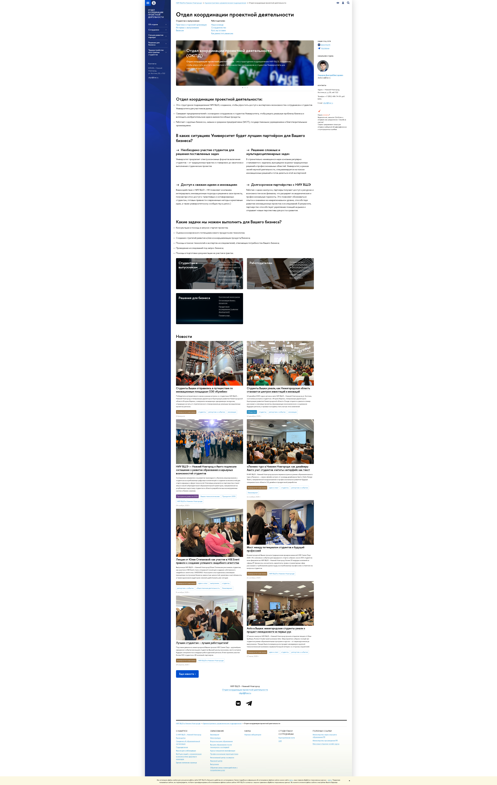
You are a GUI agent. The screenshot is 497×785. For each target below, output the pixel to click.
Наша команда (217, 24)
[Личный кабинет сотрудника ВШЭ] (343, 3)
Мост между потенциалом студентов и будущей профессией (275, 549)
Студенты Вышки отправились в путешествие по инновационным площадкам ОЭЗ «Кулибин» (204, 389)
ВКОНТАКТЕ (325, 45)
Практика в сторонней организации (191, 24)
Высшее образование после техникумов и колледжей (221, 746)
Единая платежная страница (186, 762)
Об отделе (153, 24)
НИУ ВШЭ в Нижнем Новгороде (188, 723)
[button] (178, 63)
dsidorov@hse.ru (324, 78)
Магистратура (215, 738)
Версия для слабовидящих (186, 751)
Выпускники (214, 764)
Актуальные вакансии (227, 279)
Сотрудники (153, 29)
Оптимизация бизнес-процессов (227, 301)
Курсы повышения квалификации (222, 751)
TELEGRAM (325, 48)
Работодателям (261, 263)
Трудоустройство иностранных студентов (156, 52)
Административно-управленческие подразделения (222, 723)
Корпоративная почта (287, 738)
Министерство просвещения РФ (325, 740)
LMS (280, 741)
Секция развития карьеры (155, 36)
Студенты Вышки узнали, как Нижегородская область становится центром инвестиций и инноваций (278, 389)
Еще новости (186, 674)
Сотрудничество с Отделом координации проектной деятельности (300, 264)
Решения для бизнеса (153, 43)
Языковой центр (216, 761)
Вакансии (180, 30)
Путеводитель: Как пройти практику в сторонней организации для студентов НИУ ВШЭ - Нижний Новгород (229, 267)
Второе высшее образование (221, 741)
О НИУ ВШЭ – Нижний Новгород (188, 734)
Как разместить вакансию (222, 33)
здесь (291, 780)
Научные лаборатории (252, 734)
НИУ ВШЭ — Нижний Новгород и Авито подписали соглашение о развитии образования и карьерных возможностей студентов (206, 470)
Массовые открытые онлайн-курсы (326, 744)
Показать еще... (225, 315)
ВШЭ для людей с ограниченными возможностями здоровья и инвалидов (189, 756)
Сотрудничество (218, 27)
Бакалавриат (214, 734)
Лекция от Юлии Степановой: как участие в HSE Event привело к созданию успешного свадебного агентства (207, 561)
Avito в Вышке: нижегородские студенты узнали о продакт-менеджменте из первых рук (276, 630)
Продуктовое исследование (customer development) (228, 309)
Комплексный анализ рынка (229, 297)
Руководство (181, 738)
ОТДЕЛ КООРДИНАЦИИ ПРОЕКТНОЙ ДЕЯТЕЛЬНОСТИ (156, 13)
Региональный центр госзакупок (222, 757)
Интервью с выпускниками (187, 27)
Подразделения (182, 747)
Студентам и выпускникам (188, 265)
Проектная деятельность (229, 283)
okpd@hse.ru (153, 77)
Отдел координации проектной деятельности (245, 689)
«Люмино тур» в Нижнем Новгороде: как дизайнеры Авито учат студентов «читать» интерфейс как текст (278, 468)
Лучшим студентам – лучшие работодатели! (202, 643)
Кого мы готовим (218, 30)
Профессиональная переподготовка (224, 754)
